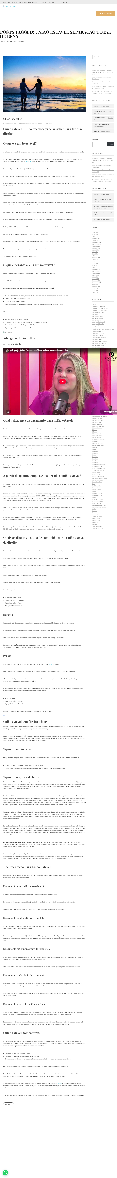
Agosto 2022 (95, 275)
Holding (94, 449)
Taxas (93, 513)
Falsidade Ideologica (97, 443)
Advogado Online (97, 339)
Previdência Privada (97, 499)
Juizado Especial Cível (98, 470)
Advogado (95, 314)
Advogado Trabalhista (98, 345)
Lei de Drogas (96, 472)
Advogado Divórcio (97, 327)
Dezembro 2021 (96, 281)
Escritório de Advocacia (98, 439)
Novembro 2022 (96, 271)
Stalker (94, 509)
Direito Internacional (97, 420)
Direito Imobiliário (97, 418)
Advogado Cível (96, 320)
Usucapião (95, 522)
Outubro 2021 (96, 284)
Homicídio (95, 451)
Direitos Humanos (97, 428)
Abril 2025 (95, 236)
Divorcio (94, 432)
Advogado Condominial (98, 322)
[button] (5, 1172)
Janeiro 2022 (95, 279)
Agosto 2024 (95, 250)
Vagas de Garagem (97, 526)
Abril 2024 (95, 255)
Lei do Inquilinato (97, 474)
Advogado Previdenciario (99, 343)
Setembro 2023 (96, 257)
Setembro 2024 (96, 248)
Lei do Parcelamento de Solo (99, 478)
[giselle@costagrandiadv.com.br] (4, 1158)
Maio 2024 (95, 254)
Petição (94, 497)
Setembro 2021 (96, 286)
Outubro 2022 (96, 273)
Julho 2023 (95, 261)
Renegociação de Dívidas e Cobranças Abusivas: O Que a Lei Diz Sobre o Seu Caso (102, 72)
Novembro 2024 (96, 244)
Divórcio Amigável (97, 433)
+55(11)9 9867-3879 (12, 1153)
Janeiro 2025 (95, 240)
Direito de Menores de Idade (99, 416)
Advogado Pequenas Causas (99, 341)
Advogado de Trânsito (98, 326)
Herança (94, 447)
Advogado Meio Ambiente (99, 337)
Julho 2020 (95, 288)
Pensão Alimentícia (97, 493)
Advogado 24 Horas (97, 316)
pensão (51, 664)
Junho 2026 (95, 232)
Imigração (95, 453)
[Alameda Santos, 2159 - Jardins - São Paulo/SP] (4, 1148)
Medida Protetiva (96, 486)
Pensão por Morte (97, 495)
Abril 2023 (95, 267)
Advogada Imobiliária (98, 312)
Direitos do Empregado (98, 426)
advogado (28, 161)
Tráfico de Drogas (97, 516)
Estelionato (95, 441)
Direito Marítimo (96, 422)
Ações (94, 304)
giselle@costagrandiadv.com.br (15, 1158)
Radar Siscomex (96, 503)
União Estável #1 (12, 118)
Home (2, 41)
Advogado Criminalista (98, 324)
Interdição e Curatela (103, 106)
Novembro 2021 (96, 282)
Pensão (94, 491)
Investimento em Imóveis (98, 468)
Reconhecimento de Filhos (99, 505)
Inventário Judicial (97, 466)
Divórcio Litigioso (97, 435)
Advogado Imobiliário (98, 333)
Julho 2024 (95, 252)
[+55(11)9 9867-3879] (4, 1154)
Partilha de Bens (96, 489)
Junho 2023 (95, 263)
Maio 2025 (95, 234)
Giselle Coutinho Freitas (26, 123)
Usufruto (94, 524)
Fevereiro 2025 (96, 238)
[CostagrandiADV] (11, 14)
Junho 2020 (95, 290)
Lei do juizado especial (98, 476)
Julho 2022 (95, 277)
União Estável (48, 123)
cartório (59, 1083)
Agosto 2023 (95, 259)
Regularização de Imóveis (99, 507)
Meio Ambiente (96, 487)
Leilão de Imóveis (97, 482)
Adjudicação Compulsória (99, 306)
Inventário (95, 459)
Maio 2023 (95, 265)
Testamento (95, 514)
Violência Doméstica (97, 528)
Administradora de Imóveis (99, 310)
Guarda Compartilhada (98, 445)
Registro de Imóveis (99, 126)
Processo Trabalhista (97, 501)
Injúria (94, 455)
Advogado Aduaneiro (97, 318)
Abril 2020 (95, 292)
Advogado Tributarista (98, 347)
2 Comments (39, 123)
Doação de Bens (96, 437)
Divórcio (94, 430)
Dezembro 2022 (96, 269)
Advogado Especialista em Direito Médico (103, 329)
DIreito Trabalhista (97, 424)
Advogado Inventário (97, 335)
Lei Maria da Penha (97, 480)
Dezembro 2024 (96, 242)
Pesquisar (95, 139)
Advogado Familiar (97, 331)
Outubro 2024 (96, 246)
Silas (95, 106)
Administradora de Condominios (100, 308)
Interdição (95, 457)
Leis (93, 484)
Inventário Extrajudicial (98, 464)
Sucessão (94, 511)
